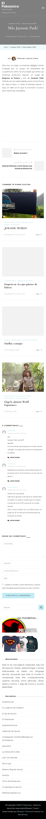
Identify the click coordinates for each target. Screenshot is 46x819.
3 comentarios (34, 36)
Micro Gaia (6, 764)
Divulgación (9, 398)
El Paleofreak (8, 719)
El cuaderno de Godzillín (13, 708)
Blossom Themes (24, 812)
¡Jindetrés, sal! (8, 702)
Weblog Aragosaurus (11, 793)
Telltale (33, 65)
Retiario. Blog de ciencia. (12, 770)
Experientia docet (9, 725)
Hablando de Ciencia (11, 731)
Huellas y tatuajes (13, 343)
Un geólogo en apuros (12, 787)
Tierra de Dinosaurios (11, 781)
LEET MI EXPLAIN (9, 758)
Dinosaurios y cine (12, 222)
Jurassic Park (14, 23)
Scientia (5, 775)
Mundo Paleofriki (29, 23)
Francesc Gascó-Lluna (27, 58)
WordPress (22, 815)
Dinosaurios (16, 340)
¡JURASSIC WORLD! (15, 228)
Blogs (7, 340)
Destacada (9, 396)
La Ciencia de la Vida (11, 752)
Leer (38, 235)
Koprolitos (6, 746)
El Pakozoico (10, 4)
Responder (15, 457)
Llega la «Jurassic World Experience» (16, 403)
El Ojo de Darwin (9, 714)
